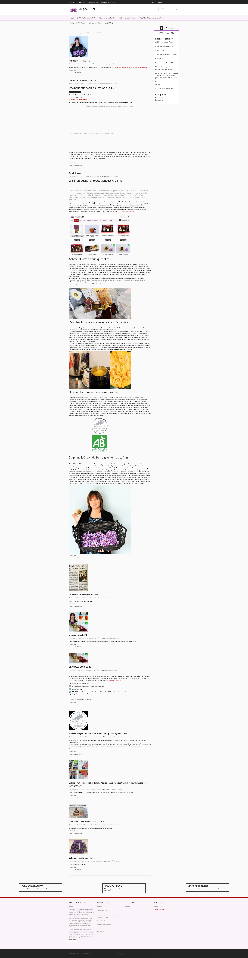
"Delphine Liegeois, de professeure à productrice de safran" (133, 67)
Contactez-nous (101, 928)
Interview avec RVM (78, 635)
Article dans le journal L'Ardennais (83, 594)
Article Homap (75, 173)
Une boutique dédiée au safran (82, 80)
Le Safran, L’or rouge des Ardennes (123, 211)
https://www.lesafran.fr (114, 680)
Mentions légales (102, 931)
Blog (153, 2)
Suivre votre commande (103, 921)
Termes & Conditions (155, 954)
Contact (160, 2)
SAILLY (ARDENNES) (75, 97)
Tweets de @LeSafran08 (159, 909)
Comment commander (103, 914)
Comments (72, 73)
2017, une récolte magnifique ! (82, 858)
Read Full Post (78, 73)
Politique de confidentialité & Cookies (140, 954)
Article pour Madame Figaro (81, 61)
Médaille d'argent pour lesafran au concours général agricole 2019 (98, 733)
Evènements (159, 98)
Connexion (113, 2)
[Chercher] (176, 9)
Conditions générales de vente (123, 954)
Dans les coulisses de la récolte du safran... (87, 821)
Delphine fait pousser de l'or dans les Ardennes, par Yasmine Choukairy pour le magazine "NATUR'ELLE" (166, 75)
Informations (107, 64)
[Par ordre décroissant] (80, 33)
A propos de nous (102, 910)
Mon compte (81, 2)
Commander (104, 2)
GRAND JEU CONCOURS (80, 667)
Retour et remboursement (104, 924)
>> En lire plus (72, 70)
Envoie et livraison (102, 917)
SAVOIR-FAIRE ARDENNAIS (78, 99)
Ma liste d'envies (93, 2)
